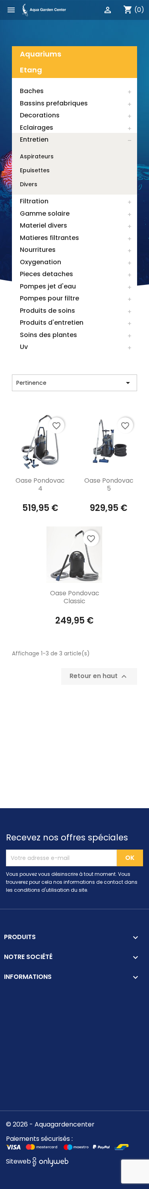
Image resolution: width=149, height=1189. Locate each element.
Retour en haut (99, 677)
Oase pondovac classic (74, 597)
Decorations (40, 115)
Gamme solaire (45, 213)
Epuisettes (35, 170)
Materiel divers (43, 225)
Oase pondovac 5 (109, 484)
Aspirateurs (37, 156)
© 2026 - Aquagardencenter (50, 1124)
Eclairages (36, 127)
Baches (32, 91)
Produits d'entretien (51, 322)
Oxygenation (40, 262)
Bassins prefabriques (54, 103)
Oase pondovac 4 (40, 484)
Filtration (34, 201)
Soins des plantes (48, 334)
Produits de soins (47, 310)
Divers (28, 184)
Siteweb (19, 1161)
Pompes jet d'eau (48, 286)
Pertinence (74, 383)
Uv (24, 346)
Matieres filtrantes (49, 237)
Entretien (34, 139)
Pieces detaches (46, 274)
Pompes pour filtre (49, 298)
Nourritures (38, 249)
